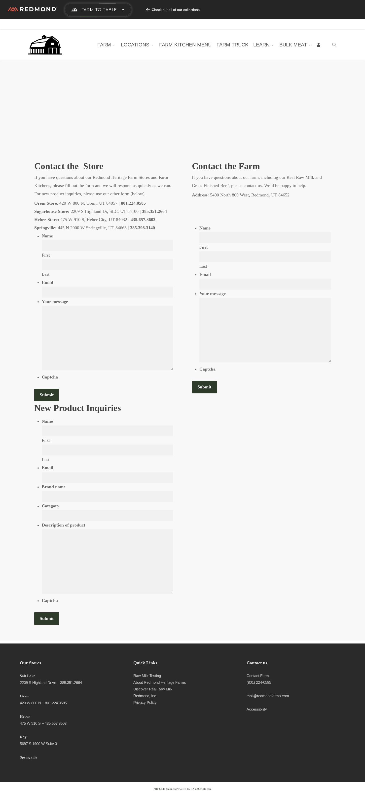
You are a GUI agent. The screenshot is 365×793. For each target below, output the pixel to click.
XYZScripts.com (202, 788)
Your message (55, 301)
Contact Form (258, 676)
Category (50, 505)
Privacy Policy (145, 702)
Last (45, 274)
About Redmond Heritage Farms (159, 682)
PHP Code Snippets (164, 788)
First (46, 255)
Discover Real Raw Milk (153, 689)
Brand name (54, 486)
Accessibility (257, 709)
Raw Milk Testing (147, 676)
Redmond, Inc (144, 696)
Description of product (63, 525)
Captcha (50, 377)
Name (47, 235)
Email (47, 282)
